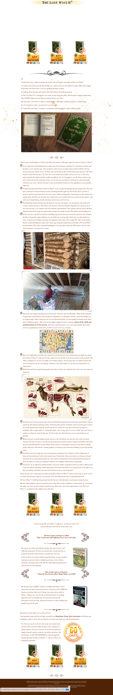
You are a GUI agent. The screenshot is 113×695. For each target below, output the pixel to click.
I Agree (67, 689)
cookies (62, 689)
